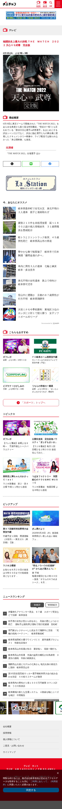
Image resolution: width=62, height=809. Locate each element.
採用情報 (7, 733)
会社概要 (7, 726)
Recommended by (47, 323)
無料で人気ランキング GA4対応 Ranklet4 (46, 700)
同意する (31, 790)
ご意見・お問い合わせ (13, 746)
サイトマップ (9, 752)
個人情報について (11, 739)
